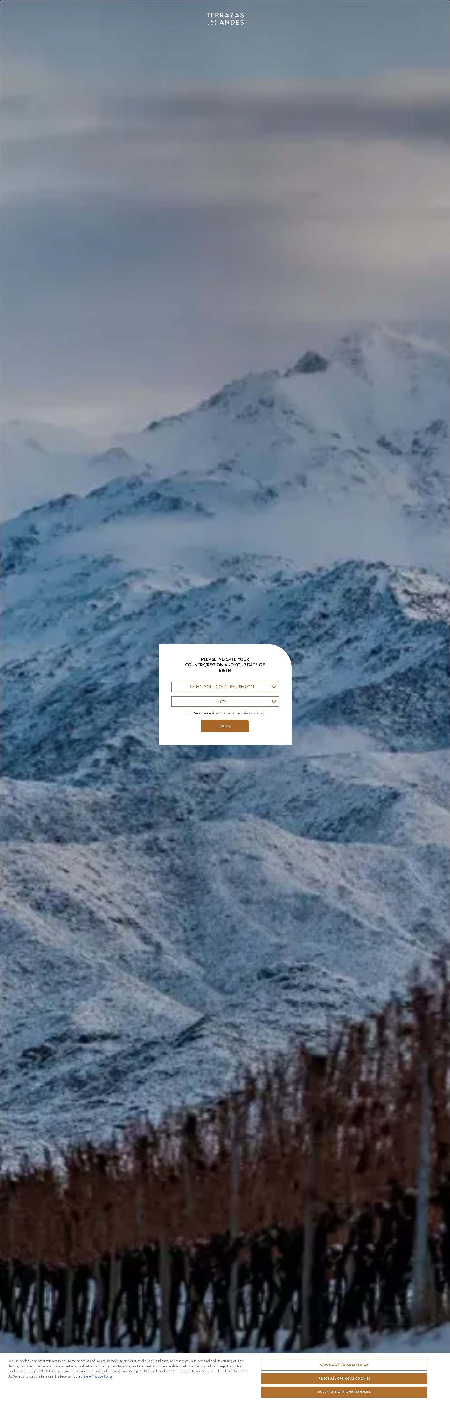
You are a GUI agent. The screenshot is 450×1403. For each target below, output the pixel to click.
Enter (225, 726)
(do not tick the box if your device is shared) (228, 713)
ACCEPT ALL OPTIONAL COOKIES (344, 1392)
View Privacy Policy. (98, 1376)
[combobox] (225, 686)
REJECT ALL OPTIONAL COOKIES (344, 1378)
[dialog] (225, 701)
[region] (225, 1378)
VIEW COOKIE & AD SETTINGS (344, 1365)
